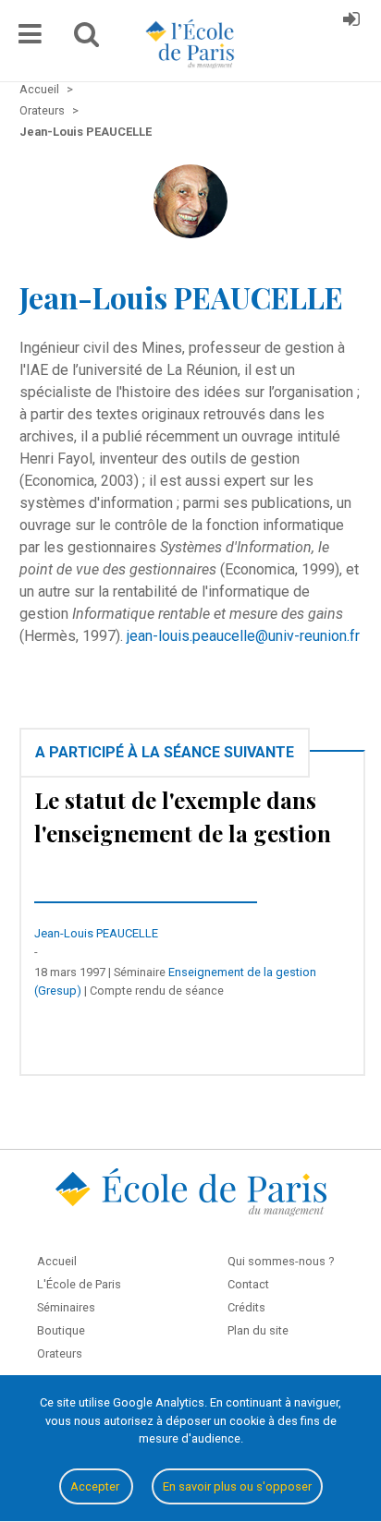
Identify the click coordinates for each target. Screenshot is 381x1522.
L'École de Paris (79, 1284)
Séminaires (66, 1307)
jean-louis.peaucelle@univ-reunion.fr (243, 636)
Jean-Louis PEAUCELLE (96, 933)
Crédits (246, 1307)
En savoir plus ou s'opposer (237, 1486)
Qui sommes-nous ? (280, 1261)
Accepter (96, 1486)
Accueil (57, 1261)
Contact (248, 1284)
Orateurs (59, 1353)
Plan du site (258, 1330)
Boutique (61, 1330)
